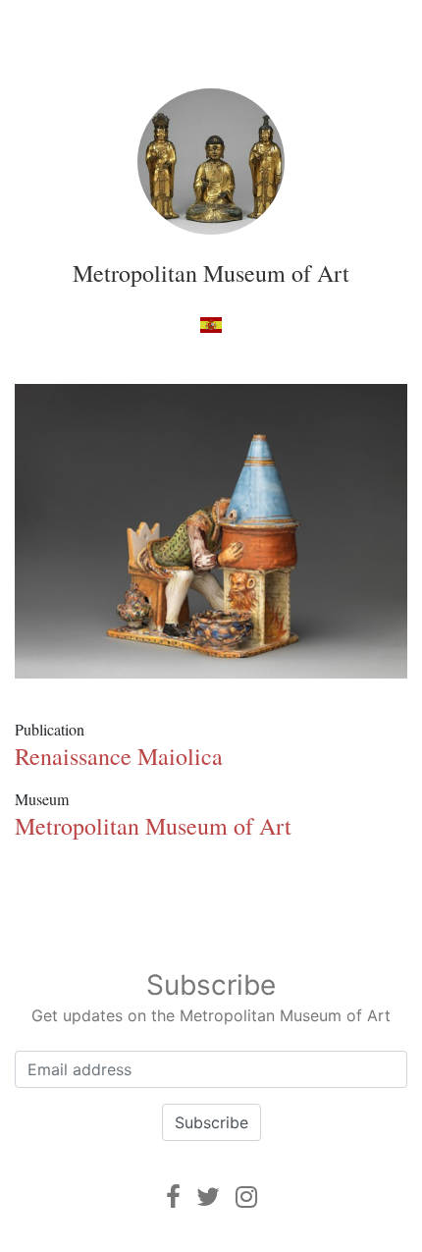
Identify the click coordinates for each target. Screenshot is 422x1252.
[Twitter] (208, 1196)
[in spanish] (210, 323)
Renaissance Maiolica (119, 756)
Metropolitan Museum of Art (211, 273)
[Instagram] (246, 1196)
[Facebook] (173, 1196)
